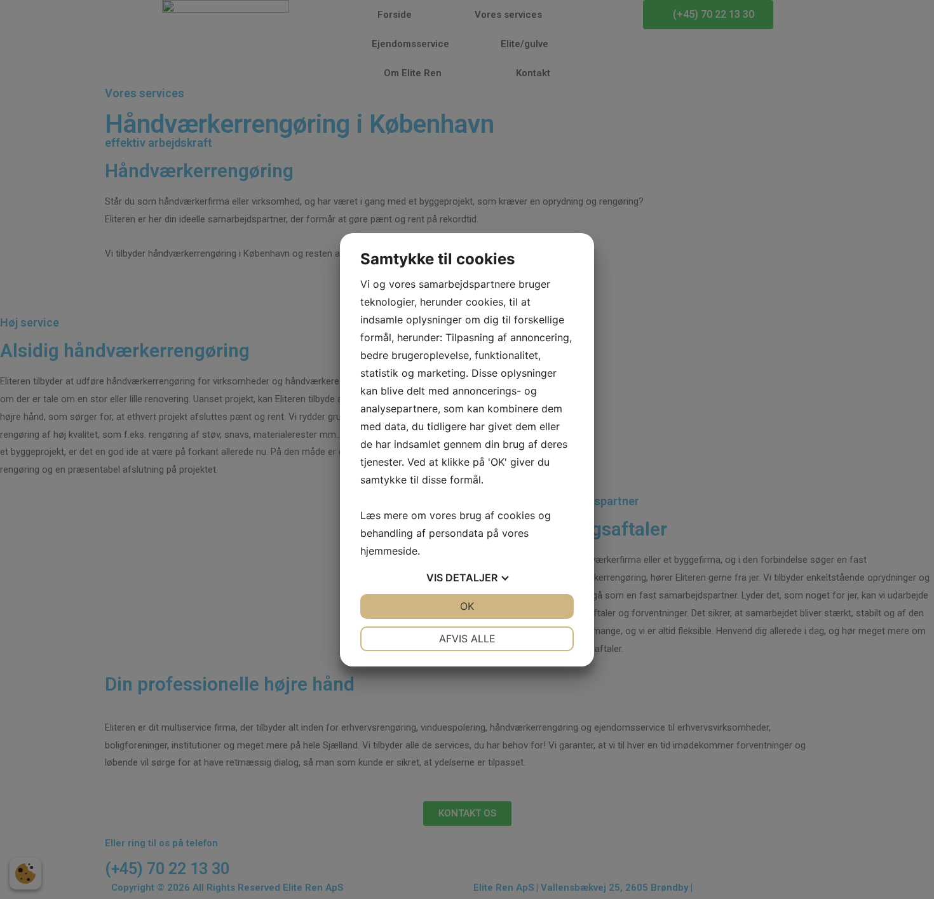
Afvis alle (467, 638)
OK (467, 606)
